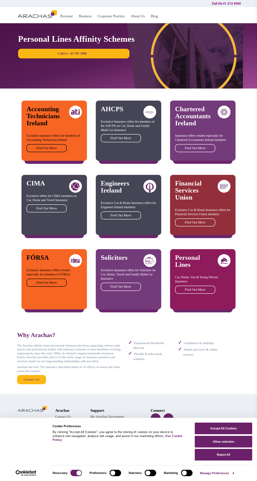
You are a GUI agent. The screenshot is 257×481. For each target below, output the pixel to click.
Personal (66, 16)
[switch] (117, 473)
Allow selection (223, 441)
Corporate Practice (111, 16)
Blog (154, 16)
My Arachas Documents (107, 417)
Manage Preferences (214, 473)
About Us (138, 16)
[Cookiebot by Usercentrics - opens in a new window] (26, 473)
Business (85, 16)
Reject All (223, 454)
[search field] (236, 14)
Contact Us (31, 379)
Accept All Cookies (223, 428)
